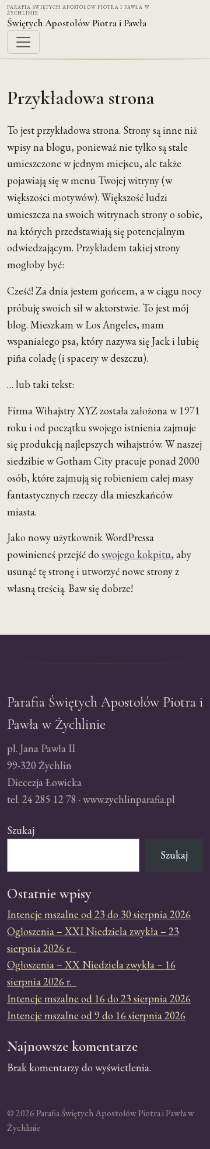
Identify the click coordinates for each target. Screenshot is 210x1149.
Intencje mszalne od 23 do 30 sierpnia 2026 (99, 914)
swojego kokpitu (136, 554)
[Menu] (23, 42)
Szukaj (20, 830)
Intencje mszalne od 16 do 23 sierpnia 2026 (99, 998)
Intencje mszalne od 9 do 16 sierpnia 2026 (96, 1015)
